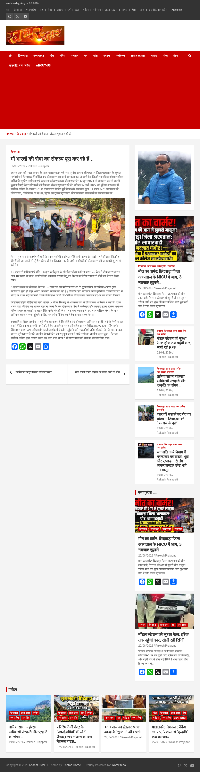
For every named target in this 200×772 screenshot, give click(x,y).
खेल (77, 9)
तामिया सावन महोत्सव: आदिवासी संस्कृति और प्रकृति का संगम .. (171, 381)
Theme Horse (72, 765)
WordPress (119, 765)
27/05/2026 (64, 746)
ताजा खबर (151, 266)
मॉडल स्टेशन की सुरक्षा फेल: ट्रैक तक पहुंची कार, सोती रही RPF (174, 343)
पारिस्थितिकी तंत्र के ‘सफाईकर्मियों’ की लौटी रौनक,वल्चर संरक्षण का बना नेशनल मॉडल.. (74, 734)
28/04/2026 (111, 737)
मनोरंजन (97, 9)
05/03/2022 (18, 166)
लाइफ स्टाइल (111, 9)
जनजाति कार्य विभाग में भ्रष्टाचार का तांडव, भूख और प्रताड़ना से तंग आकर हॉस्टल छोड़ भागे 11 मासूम (173, 461)
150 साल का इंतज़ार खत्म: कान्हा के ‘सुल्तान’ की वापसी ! (123, 729)
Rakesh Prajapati (38, 166)
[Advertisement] (94, 100)
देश (41, 9)
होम (7, 9)
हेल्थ (142, 9)
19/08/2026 (164, 390)
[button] (144, 178)
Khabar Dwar (37, 765)
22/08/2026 (145, 288)
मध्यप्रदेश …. (147, 492)
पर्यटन (85, 9)
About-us (176, 9)
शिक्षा (134, 9)
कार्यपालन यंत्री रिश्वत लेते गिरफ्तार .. (35, 372)
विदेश (50, 9)
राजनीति (171, 266)
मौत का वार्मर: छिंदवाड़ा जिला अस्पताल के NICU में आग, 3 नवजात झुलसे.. (160, 277)
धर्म (69, 9)
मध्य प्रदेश (31, 9)
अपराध (60, 9)
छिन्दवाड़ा (17, 9)
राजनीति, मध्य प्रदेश (158, 9)
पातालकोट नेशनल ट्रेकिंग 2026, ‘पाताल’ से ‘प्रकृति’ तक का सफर (170, 732)
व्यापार (124, 9)
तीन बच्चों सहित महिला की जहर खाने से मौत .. (97, 374)
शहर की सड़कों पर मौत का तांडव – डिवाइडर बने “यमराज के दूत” (174, 418)
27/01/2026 (159, 742)
